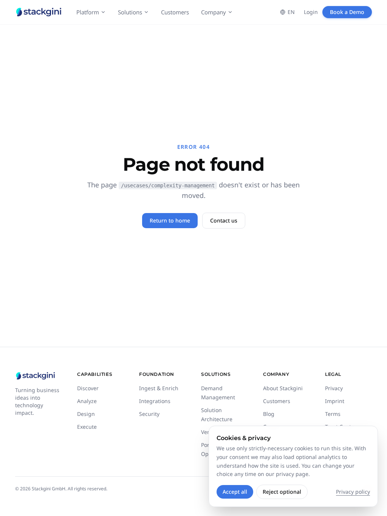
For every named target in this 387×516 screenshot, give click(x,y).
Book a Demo (347, 11)
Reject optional (282, 491)
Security (149, 413)
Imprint (334, 401)
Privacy (334, 388)
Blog (268, 413)
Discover (88, 388)
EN (291, 11)
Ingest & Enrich (158, 388)
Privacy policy (353, 491)
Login (311, 11)
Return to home (170, 220)
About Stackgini (283, 388)
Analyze (87, 401)
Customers (175, 12)
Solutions (130, 12)
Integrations (154, 401)
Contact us (223, 220)
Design (86, 413)
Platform (87, 12)
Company (213, 12)
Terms (333, 413)
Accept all (235, 491)
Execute (87, 426)
